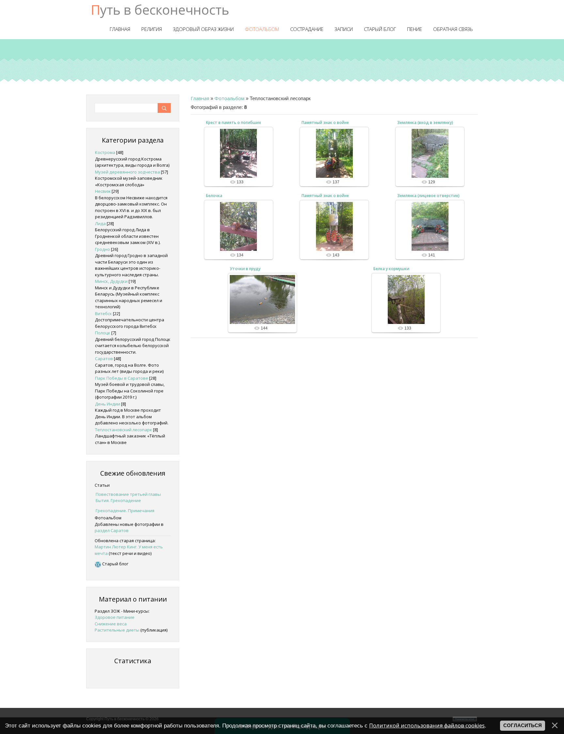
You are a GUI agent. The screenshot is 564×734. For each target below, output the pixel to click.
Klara (241, 167)
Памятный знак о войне (325, 122)
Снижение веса (111, 624)
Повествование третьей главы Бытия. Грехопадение (128, 497)
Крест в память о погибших (233, 122)
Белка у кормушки (391, 268)
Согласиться (522, 725)
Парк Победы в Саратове (121, 378)
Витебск (103, 313)
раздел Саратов (112, 530)
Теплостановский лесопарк (123, 430)
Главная (200, 98)
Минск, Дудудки (111, 281)
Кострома (105, 152)
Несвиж (103, 191)
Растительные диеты (117, 630)
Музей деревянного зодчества (127, 172)
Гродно (102, 249)
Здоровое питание (114, 617)
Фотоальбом (229, 98)
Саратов (104, 358)
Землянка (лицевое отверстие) (428, 195)
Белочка (214, 195)
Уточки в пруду (245, 268)
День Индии (107, 404)
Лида (100, 223)
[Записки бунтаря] (98, 564)
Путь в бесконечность (160, 10)
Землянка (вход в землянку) (425, 122)
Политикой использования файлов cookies (427, 725)
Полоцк (102, 333)
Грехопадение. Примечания (125, 510)
